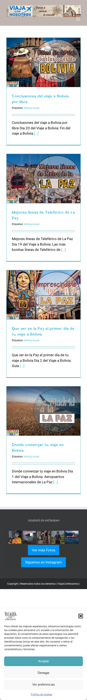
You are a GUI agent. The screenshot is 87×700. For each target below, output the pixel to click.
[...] (36, 133)
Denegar (43, 673)
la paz (36, 107)
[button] (81, 616)
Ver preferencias (43, 684)
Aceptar (43, 661)
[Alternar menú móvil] (78, 19)
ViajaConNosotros (68, 583)
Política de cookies (41, 694)
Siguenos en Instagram (43, 562)
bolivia (27, 107)
